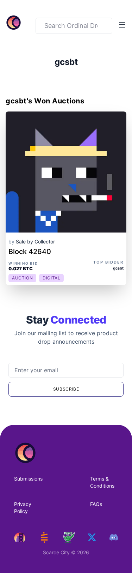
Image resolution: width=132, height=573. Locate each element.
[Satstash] (44, 537)
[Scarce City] (19, 537)
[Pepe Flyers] (69, 538)
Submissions (28, 479)
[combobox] (74, 26)
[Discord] (113, 537)
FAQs (96, 504)
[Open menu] (122, 24)
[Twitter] (92, 537)
